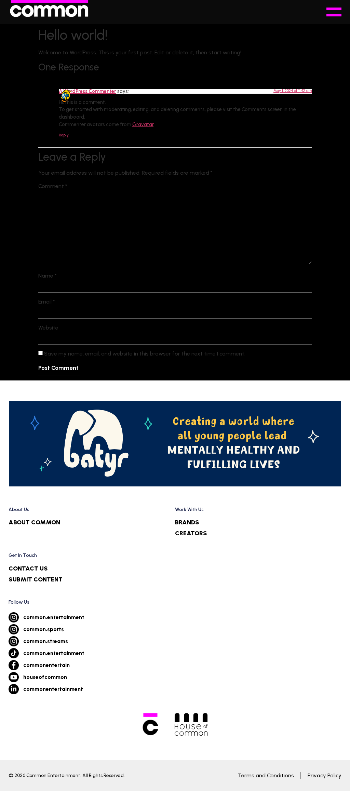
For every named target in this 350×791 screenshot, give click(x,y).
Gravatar (142, 124)
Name (47, 276)
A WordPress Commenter (87, 91)
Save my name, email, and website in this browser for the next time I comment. (144, 354)
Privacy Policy (324, 775)
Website (48, 328)
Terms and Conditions (266, 775)
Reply (64, 135)
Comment (52, 186)
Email (46, 302)
